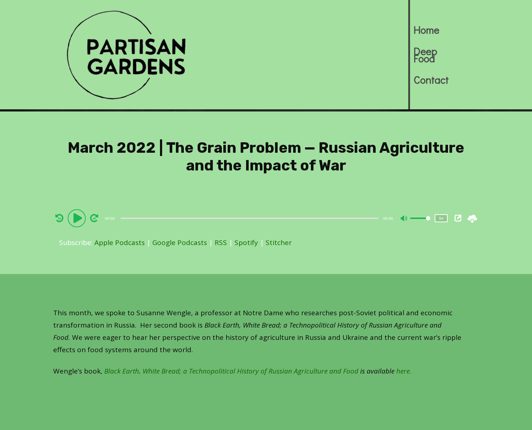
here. (403, 371)
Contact (426, 80)
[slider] (420, 224)
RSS (221, 242)
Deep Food (425, 54)
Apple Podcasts (119, 242)
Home (426, 30)
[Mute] (404, 219)
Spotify (246, 242)
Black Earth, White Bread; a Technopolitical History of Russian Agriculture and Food (231, 371)
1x (441, 218)
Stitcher (279, 242)
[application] (250, 218)
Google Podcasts (179, 242)
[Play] (78, 218)
